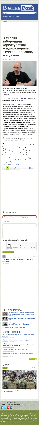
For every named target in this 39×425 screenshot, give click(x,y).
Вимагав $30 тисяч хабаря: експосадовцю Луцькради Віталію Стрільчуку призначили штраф (21, 314)
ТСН (21, 100)
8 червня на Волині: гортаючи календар (14, 349)
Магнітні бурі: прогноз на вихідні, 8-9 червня (15, 340)
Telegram (12, 162)
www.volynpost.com (6, 415)
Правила (28, 239)
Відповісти (5, 263)
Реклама (10, 404)
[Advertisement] (20, 29)
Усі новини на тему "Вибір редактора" (13, 327)
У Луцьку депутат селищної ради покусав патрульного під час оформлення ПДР (21, 323)
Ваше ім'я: (5, 222)
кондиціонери (10, 164)
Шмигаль (17, 164)
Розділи (5, 21)
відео (5, 367)
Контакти (17, 404)
